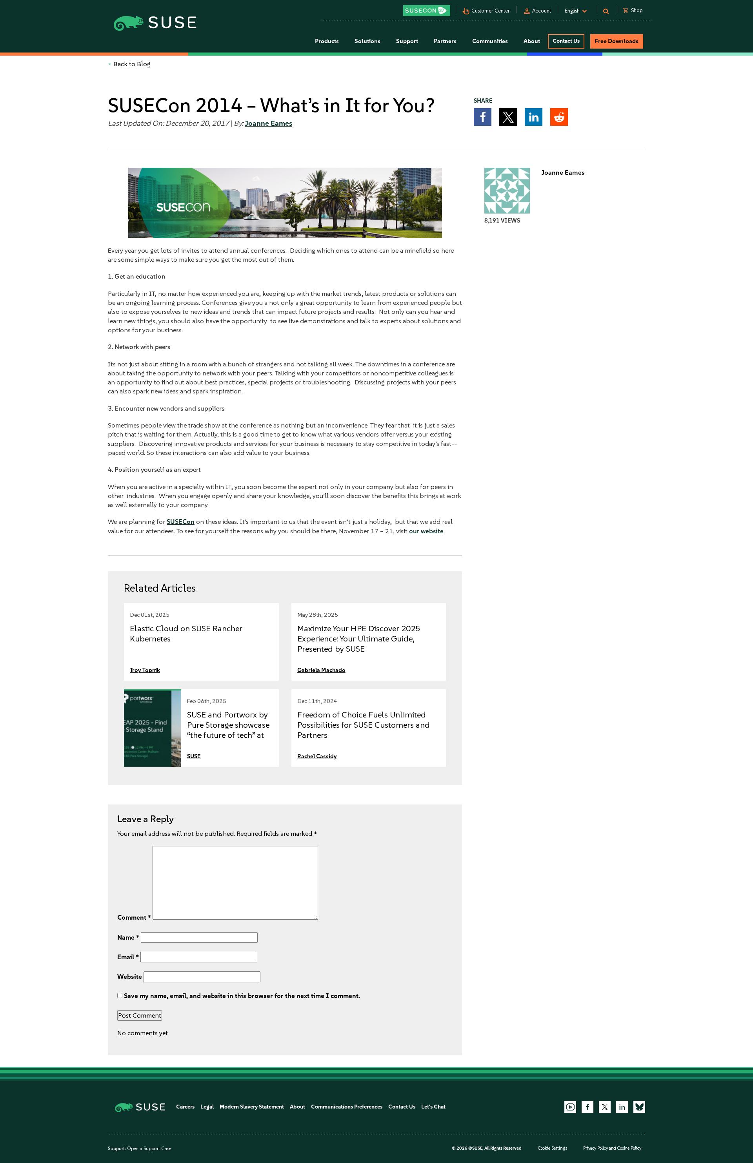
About (297, 1106)
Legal (207, 1106)
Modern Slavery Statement (252, 1106)
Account (541, 11)
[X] (605, 1107)
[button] (482, 117)
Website (129, 976)
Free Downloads (616, 41)
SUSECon (181, 521)
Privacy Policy (595, 1148)
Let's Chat (433, 1106)
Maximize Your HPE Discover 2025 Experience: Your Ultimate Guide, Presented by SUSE (358, 638)
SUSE (194, 756)
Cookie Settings (552, 1148)
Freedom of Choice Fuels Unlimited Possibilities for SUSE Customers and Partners (363, 725)
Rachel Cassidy (317, 756)
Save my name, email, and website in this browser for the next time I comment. (242, 996)
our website (426, 531)
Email (128, 957)
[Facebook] (587, 1107)
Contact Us (566, 41)
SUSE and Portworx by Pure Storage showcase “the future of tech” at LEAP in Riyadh (228, 730)
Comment (134, 917)
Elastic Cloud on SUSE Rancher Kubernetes (186, 633)
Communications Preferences (346, 1106)
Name (128, 937)
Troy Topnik (145, 670)
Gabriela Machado (321, 670)
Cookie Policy (629, 1148)
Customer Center (490, 11)
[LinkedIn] (622, 1107)
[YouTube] (570, 1107)
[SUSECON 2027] (426, 10)
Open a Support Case (149, 1148)
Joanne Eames (268, 123)
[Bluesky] (639, 1107)
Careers (185, 1106)
